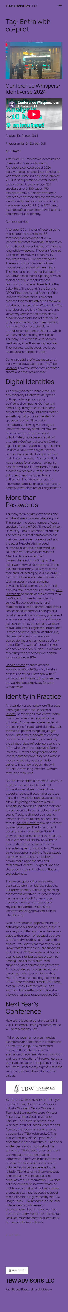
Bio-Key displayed (45, 569)
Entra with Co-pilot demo (36, 990)
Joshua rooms (48, 272)
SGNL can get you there (35, 586)
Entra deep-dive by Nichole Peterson (34, 984)
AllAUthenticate (16, 556)
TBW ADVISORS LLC (21, 6)
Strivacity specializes (20, 789)
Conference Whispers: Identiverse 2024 (33, 89)
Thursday (12, 339)
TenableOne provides (20, 806)
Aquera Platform (28, 823)
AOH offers (13, 890)
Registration (53, 242)
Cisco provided (16, 923)
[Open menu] (60, 6)
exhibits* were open (38, 339)
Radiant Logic (52, 852)
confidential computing (21, 403)
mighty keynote (39, 280)
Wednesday (29, 335)
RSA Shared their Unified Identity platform (31, 842)
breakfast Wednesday (41, 305)
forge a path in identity (39, 727)
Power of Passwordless (32, 518)
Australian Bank (47, 458)
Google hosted (15, 665)
